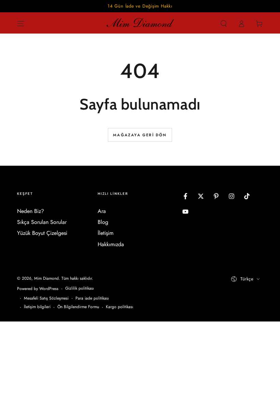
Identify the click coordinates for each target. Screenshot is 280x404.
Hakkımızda (111, 244)
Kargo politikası (119, 307)
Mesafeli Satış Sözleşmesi (46, 298)
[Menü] (21, 23)
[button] (224, 23)
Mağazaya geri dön (140, 135)
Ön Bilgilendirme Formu (78, 307)
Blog (103, 222)
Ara (102, 211)
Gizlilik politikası (79, 288)
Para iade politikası (92, 298)
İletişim (105, 233)
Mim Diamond (46, 278)
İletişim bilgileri (37, 307)
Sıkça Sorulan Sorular (42, 222)
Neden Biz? (30, 211)
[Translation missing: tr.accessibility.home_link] (140, 23)
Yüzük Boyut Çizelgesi (42, 233)
